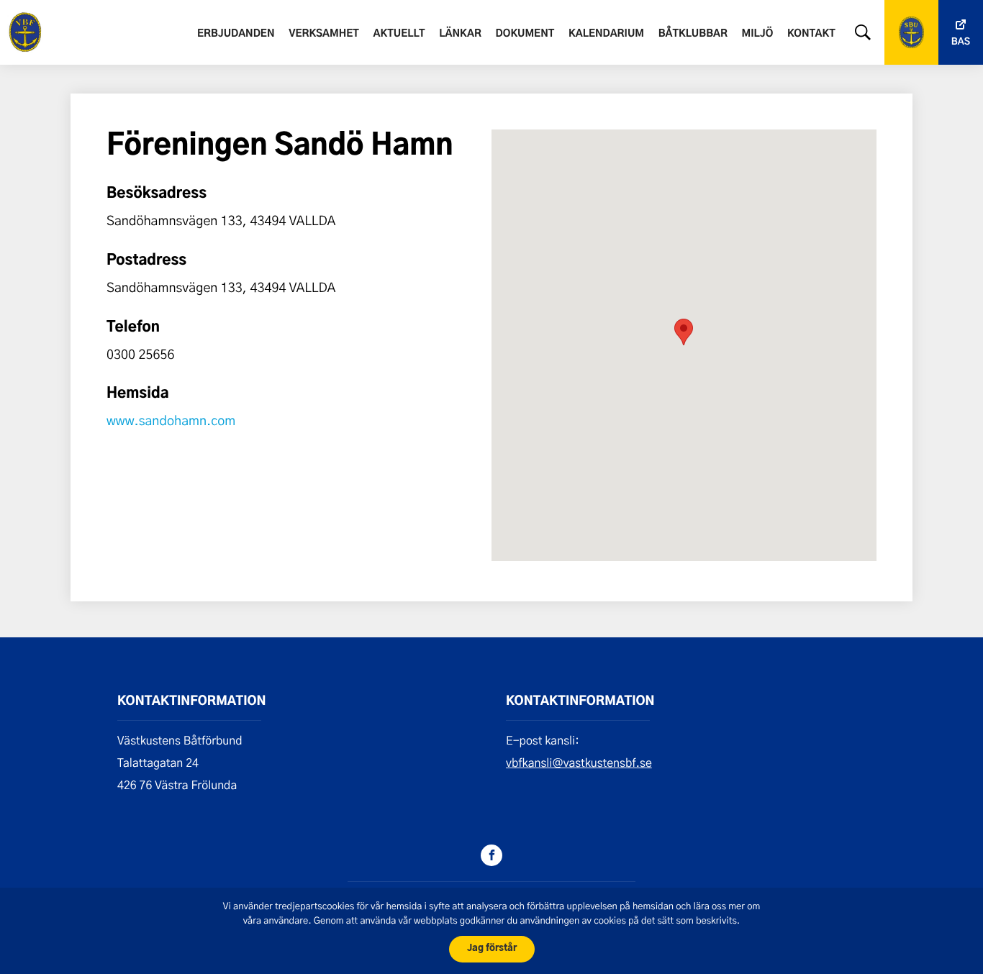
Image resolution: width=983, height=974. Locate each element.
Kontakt (811, 34)
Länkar (460, 34)
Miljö (758, 34)
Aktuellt (399, 34)
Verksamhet (324, 34)
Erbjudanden (235, 34)
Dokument (525, 34)
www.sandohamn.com (171, 420)
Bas (960, 42)
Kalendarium (606, 34)
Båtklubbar (693, 34)
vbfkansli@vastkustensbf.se (579, 763)
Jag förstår (492, 948)
